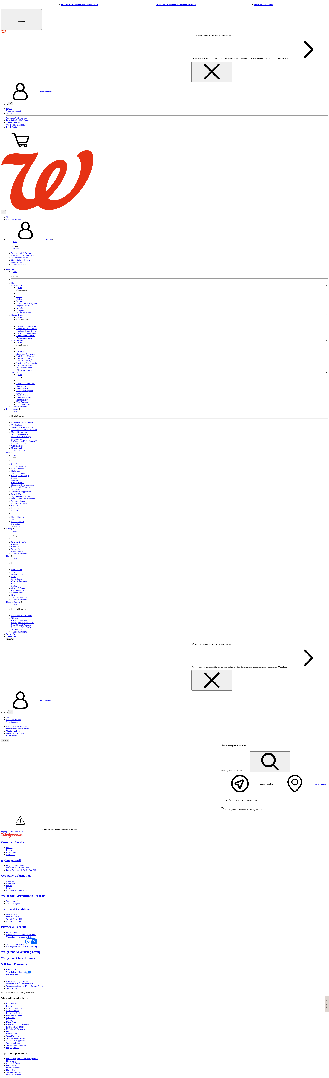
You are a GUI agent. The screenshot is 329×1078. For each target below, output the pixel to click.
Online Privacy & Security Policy (19, 937)
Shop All (15, 464)
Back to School (17, 469)
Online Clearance (18, 517)
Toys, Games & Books (20, 496)
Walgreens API (12, 901)
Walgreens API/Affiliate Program (23, 895)
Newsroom (10, 883)
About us (10, 881)
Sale (13, 519)
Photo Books (11, 1065)
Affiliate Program (13, 903)
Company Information (16, 875)
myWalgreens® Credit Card (17, 868)
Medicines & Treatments (21, 487)
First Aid (14, 510)
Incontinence (16, 508)
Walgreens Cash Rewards (16, 118)
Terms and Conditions (15, 909)
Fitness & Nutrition (19, 503)
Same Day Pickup (13, 1072)
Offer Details (11, 914)
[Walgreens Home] (3, 32)
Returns (9, 850)
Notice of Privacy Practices (17, 981)
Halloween (15, 471)
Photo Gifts (10, 1070)
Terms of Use (11, 988)
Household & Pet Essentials (22, 485)
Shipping (9, 848)
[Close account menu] (10, 103)
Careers (9, 888)
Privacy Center (12, 932)
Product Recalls (12, 917)
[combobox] (232, 770)
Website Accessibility (14, 919)
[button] (164, 92)
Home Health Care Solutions (23, 499)
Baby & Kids (16, 494)
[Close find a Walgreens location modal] (324, 745)
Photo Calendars (13, 1068)
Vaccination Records (14, 122)
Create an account (13, 111)
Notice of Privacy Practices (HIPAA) (21, 934)
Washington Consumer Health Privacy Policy (24, 946)
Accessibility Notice (14, 921)
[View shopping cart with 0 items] (20, 149)
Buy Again (15, 524)
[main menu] (21, 19)
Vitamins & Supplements (21, 492)
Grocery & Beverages (20, 476)
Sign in (9, 109)
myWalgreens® (11, 860)
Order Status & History (15, 125)
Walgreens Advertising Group (21, 952)
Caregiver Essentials (14, 1008)
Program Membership (15, 865)
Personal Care (17, 480)
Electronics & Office (14, 1013)
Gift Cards (15, 506)
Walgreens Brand (18, 501)
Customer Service (13, 842)
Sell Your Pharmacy (14, 964)
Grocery (9, 1020)
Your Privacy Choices (15, 944)
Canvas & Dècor (13, 1063)
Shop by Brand (17, 522)
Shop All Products (13, 1075)
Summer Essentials (19, 466)
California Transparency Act (17, 890)
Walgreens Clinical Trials (18, 958)
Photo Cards (11, 1061)
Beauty (14, 478)
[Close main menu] (3, 212)
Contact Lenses (17, 482)
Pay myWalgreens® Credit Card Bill (21, 870)
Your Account (11, 113)
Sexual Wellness (18, 489)
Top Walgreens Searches (16, 1045)
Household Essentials (15, 1027)
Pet (7, 1031)
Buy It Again (11, 127)
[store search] (270, 761)
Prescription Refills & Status (17, 120)
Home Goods (11, 1022)
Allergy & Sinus (18, 473)
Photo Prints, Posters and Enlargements (22, 1058)
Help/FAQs (11, 852)
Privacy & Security (13, 926)
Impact (9, 886)
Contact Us (10, 854)
